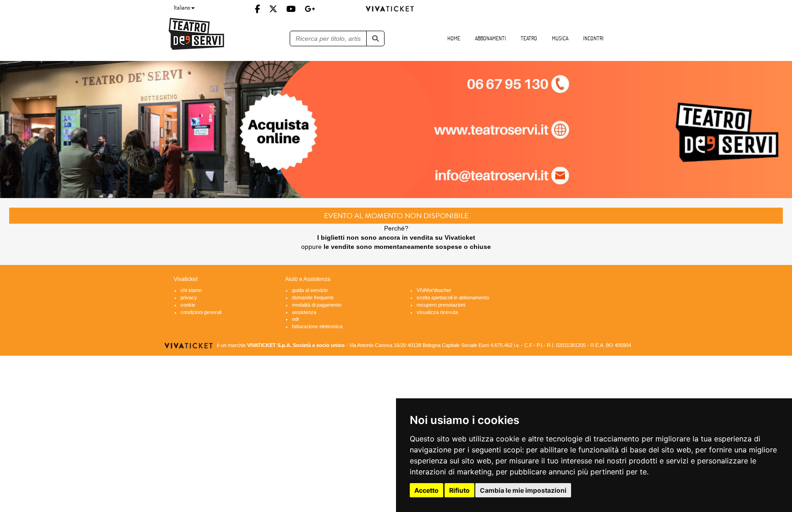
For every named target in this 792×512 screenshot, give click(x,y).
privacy (189, 297)
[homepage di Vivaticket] (396, 8)
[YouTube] (291, 8)
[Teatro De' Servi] (219, 34)
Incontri (593, 38)
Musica (560, 38)
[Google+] (310, 8)
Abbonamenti (490, 38)
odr (295, 319)
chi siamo (191, 290)
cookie (188, 305)
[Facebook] (257, 8)
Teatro (529, 38)
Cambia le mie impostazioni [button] (523, 490)
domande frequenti (312, 297)
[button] (375, 38)
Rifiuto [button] (459, 490)
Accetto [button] (426, 490)
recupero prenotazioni (441, 305)
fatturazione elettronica (317, 326)
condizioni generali (201, 312)
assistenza (304, 312)
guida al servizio (310, 290)
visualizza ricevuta (437, 312)
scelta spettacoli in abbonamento (453, 297)
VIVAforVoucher (434, 290)
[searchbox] (328, 38)
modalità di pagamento (316, 305)
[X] (273, 8)
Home (453, 38)
